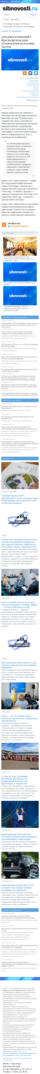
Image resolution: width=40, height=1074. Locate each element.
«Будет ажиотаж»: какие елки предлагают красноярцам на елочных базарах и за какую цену (19, 428)
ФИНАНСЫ (35, 95)
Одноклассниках (18, 226)
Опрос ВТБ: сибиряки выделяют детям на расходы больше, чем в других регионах (19, 358)
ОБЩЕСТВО (34, 93)
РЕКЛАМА (28, 979)
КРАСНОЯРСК (15, 2)
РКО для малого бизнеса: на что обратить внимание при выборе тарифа (19, 345)
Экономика (29, 26)
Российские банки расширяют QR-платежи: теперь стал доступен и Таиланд (19, 370)
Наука (4, 535)
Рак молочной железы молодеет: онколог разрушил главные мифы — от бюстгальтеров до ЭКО (19, 604)
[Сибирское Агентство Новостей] (20, 8)
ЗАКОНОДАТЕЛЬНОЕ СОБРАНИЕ (28, 97)
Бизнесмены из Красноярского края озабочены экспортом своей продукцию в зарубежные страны (19, 259)
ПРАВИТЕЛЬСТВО (32, 85)
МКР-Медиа (15, 20)
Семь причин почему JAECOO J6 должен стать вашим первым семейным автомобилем (17, 887)
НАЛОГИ (36, 87)
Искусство (6, 772)
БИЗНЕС (36, 89)
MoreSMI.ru (10, 1060)
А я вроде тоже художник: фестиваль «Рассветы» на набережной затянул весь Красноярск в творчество (14, 780)
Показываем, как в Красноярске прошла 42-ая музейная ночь (17, 417)
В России (25, 24)
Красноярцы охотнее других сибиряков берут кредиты (20, 284)
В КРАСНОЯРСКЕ (33, 83)
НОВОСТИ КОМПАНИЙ (15, 317)
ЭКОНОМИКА (34, 81)
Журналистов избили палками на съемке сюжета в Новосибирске (19, 407)
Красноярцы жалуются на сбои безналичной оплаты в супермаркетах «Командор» (19, 946)
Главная (4, 31)
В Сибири (8, 24)
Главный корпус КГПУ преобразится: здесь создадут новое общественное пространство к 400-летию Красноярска (19, 325)
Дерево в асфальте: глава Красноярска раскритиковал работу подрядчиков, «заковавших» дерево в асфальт (19, 964)
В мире (17, 24)
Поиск (33, 14)
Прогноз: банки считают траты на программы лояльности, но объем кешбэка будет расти (17, 333)
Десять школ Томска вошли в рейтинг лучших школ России (19, 929)
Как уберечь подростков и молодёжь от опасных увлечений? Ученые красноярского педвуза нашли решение (19, 386)
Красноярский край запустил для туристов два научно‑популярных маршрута (18, 665)
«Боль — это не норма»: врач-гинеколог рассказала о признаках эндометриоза (19, 718)
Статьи (6, 20)
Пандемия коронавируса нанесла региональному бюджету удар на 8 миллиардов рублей (16, 308)
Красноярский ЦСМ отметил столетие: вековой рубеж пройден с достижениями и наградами (19, 837)
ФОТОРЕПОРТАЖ (12, 400)
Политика (8, 26)
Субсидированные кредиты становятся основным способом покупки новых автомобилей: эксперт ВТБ (19, 394)
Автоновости (7, 881)
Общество (18, 26)
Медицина (6, 598)
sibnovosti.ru (14, 1001)
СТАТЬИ (8, 458)
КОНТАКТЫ (12, 979)
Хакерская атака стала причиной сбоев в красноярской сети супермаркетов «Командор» (18, 917)
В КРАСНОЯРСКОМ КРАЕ (30, 91)
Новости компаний (9, 491)
